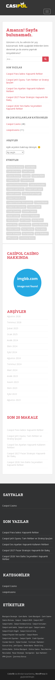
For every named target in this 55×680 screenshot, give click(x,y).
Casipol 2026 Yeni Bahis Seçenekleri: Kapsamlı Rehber (24, 107)
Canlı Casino (28, 171)
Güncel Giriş (12, 220)
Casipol (26, 175)
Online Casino (13, 229)
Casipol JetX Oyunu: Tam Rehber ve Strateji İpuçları (27, 81)
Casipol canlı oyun (34, 189)
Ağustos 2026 (14, 316)
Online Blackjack (40, 224)
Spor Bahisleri (42, 233)
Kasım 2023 (13, 382)
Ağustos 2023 (14, 400)
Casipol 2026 (38, 175)
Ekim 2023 (12, 388)
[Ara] (45, 59)
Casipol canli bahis (15, 189)
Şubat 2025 (12, 328)
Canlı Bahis (30, 167)
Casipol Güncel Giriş (16, 198)
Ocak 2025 (12, 334)
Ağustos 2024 (14, 358)
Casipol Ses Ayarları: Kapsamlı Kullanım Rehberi (25, 90)
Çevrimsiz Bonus (27, 238)
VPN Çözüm (12, 238)
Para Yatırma (27, 229)
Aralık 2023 (12, 376)
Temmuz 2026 (14, 322)
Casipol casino (13, 193)
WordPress (40, 673)
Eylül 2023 (12, 394)
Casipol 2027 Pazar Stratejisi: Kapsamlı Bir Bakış (27, 98)
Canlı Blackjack (13, 171)
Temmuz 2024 (14, 364)
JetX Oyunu (25, 220)
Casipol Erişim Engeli (31, 193)
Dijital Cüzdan (13, 215)
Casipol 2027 (13, 180)
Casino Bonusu (13, 175)
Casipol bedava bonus (17, 184)
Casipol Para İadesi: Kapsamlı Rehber (24, 73)
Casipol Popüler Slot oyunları (19, 202)
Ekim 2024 (12, 346)
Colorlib (11, 673)
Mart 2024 (12, 370)
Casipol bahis (27, 180)
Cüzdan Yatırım (29, 211)
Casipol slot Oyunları (16, 207)
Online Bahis (24, 224)
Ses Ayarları (28, 233)
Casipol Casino (13, 124)
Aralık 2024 (12, 340)
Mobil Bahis (38, 220)
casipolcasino (13, 129)
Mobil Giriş (12, 224)
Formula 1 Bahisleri (30, 215)
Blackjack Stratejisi (15, 167)
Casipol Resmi (41, 202)
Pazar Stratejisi (13, 233)
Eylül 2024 (12, 352)
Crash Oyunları (13, 211)
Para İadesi (41, 229)
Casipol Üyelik (34, 207)
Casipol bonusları (37, 184)
